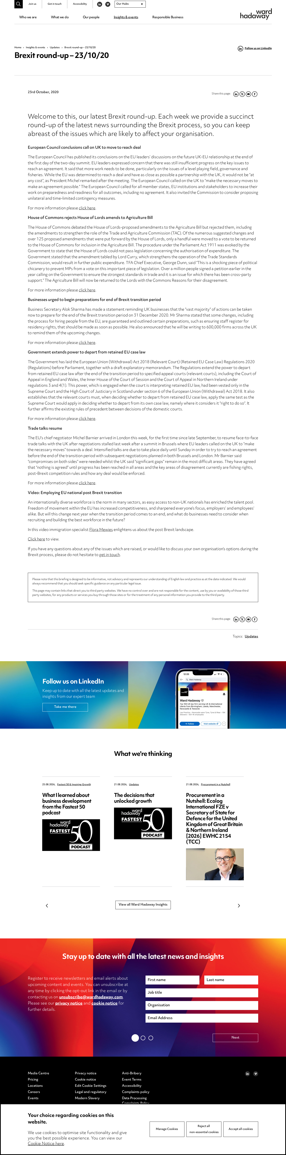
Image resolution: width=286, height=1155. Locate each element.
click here (87, 208)
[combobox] (130, 4)
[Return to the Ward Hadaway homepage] (256, 14)
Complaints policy (135, 1092)
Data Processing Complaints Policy (135, 1101)
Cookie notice (85, 1079)
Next (239, 905)
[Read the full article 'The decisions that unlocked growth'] (143, 823)
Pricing (33, 1079)
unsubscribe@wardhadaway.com (91, 997)
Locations (35, 1086)
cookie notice (104, 1003)
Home (17, 47)
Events (33, 1098)
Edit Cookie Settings (90, 1086)
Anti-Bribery (131, 1073)
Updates (55, 47)
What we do (59, 17)
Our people (91, 17)
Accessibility (80, 4)
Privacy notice (86, 1073)
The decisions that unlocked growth (134, 798)
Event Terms (131, 1079)
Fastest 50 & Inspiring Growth (74, 785)
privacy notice (68, 1003)
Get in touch (54, 4)
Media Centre (38, 1073)
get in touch (109, 555)
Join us (32, 4)
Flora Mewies (101, 530)
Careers (34, 1092)
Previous (47, 905)
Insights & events (126, 17)
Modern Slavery (87, 1098)
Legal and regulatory (90, 1092)
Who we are (28, 17)
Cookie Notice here (46, 1144)
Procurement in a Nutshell (215, 785)
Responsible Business (167, 17)
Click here (36, 540)
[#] (18, 4)
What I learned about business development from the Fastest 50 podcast (66, 804)
